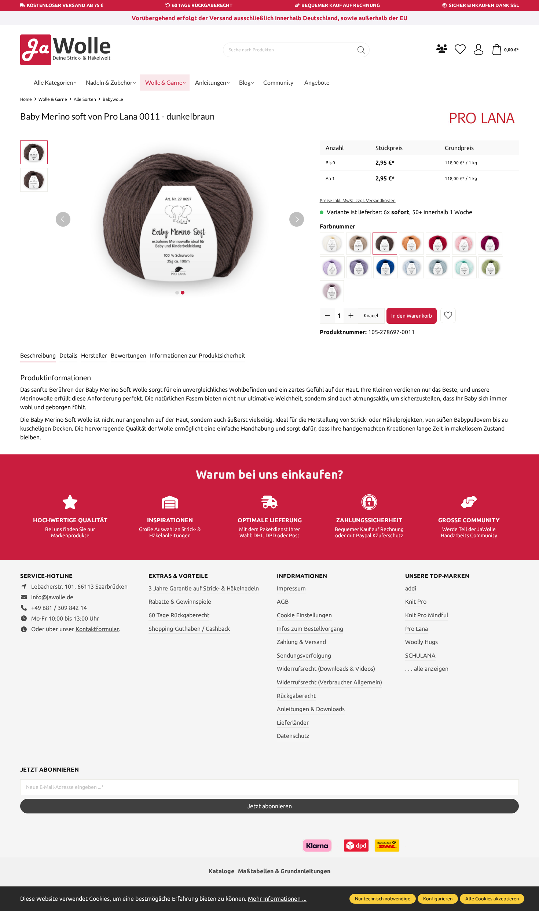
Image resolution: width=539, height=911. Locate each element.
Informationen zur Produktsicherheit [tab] (197, 355)
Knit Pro (415, 601)
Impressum (291, 588)
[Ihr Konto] (478, 50)
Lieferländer (293, 722)
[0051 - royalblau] (385, 267)
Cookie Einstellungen (304, 615)
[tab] (38, 355)
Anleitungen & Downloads (311, 709)
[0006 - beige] (358, 244)
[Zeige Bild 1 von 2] (177, 292)
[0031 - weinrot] (438, 244)
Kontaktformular (97, 629)
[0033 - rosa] (464, 244)
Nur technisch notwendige (382, 898)
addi (410, 588)
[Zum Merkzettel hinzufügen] (448, 315)
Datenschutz (293, 735)
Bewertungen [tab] (128, 355)
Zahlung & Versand (301, 642)
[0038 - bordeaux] (490, 244)
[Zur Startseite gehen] (66, 49)
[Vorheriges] (63, 219)
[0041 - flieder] (332, 267)
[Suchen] (361, 50)
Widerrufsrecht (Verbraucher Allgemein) (329, 682)
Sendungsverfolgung (304, 655)
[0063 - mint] (464, 267)
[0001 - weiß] (332, 244)
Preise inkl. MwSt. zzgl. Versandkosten (358, 200)
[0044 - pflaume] (358, 267)
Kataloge (221, 871)
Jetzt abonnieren (269, 806)
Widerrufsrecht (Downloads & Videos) (326, 668)
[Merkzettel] (460, 50)
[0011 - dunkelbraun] (385, 244)
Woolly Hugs (421, 642)
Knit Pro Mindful (426, 615)
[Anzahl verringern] (327, 315)
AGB (283, 601)
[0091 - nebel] (332, 291)
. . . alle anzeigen (426, 668)
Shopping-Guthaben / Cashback (189, 628)
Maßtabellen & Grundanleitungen (284, 871)
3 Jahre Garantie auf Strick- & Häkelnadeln (203, 588)
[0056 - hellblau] (412, 267)
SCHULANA (420, 655)
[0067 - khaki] (490, 267)
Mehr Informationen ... (277, 898)
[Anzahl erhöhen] (351, 315)
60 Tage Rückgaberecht (178, 615)
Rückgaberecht (296, 695)
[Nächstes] (296, 219)
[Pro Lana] (482, 117)
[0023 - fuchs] (411, 244)
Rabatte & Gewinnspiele (179, 601)
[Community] (441, 48)
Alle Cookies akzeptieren (492, 898)
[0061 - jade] (438, 267)
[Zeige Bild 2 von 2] (182, 292)
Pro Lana (416, 628)
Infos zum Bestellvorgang (310, 628)
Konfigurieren (437, 898)
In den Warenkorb (411, 316)
